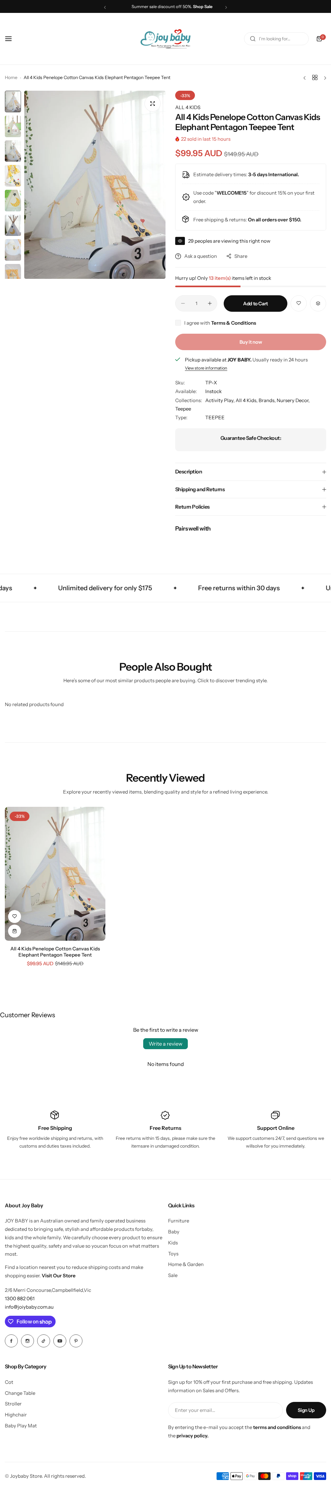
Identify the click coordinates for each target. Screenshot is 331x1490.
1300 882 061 (20, 1298)
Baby (173, 1232)
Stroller (13, 1404)
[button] (105, 7)
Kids (173, 1243)
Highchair (16, 1415)
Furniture (178, 1221)
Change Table (20, 1393)
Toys (173, 1254)
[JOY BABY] (165, 38)
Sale (172, 1275)
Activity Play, (220, 400)
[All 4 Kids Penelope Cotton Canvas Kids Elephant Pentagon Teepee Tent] (55, 874)
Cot (9, 1382)
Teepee (183, 409)
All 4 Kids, (247, 400)
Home (11, 77)
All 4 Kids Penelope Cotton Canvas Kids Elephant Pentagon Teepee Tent (55, 952)
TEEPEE (215, 417)
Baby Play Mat (21, 1426)
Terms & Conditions (233, 323)
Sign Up (306, 1410)
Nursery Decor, (293, 400)
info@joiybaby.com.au (29, 1307)
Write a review (165, 1043)
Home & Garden (186, 1264)
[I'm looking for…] (253, 38)
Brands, (268, 400)
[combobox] (276, 38)
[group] (95, 185)
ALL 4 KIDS (187, 107)
